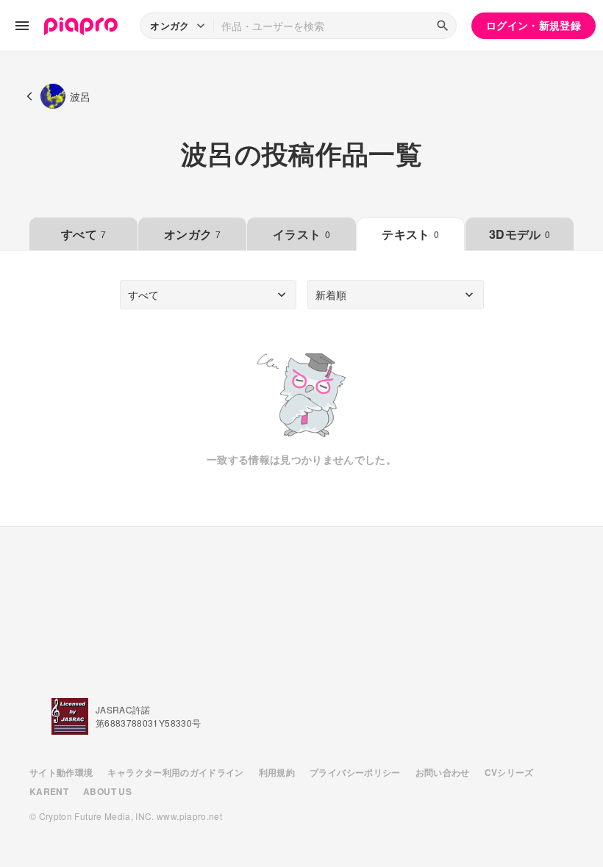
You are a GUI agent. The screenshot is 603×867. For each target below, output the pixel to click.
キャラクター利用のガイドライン (175, 772)
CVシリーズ (509, 772)
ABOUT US (107, 791)
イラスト (301, 234)
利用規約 (277, 772)
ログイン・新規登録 (533, 25)
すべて (83, 234)
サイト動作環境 (61, 772)
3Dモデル (519, 234)
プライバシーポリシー (355, 772)
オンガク (192, 234)
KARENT (48, 791)
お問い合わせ (442, 772)
